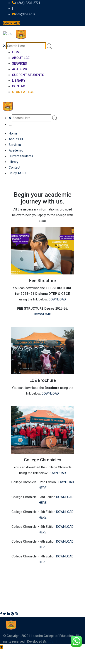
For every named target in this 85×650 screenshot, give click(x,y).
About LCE (20, 58)
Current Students (28, 75)
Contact (19, 86)
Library (18, 81)
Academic (20, 69)
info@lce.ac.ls (25, 14)
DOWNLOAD (57, 299)
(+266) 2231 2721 (27, 3)
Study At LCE (23, 92)
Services (19, 64)
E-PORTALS (11, 23)
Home (16, 52)
